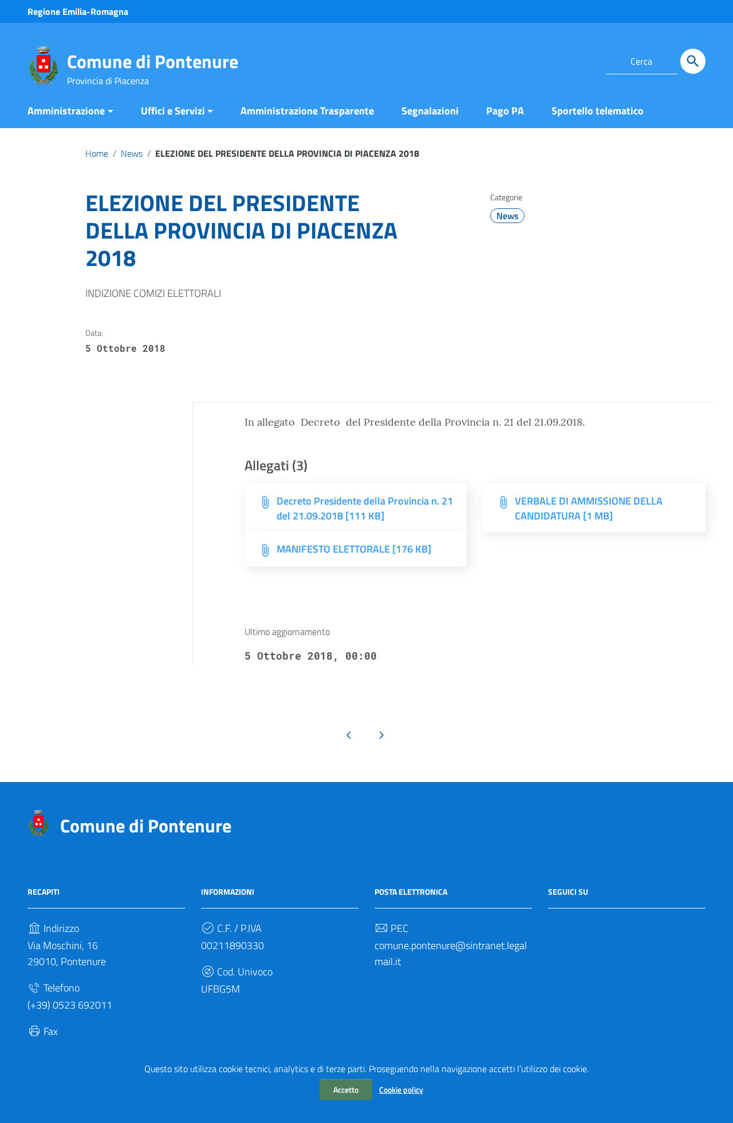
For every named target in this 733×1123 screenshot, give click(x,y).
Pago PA (505, 110)
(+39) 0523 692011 (69, 1005)
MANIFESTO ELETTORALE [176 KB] (354, 549)
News (132, 153)
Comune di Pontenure (152, 61)
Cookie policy (401, 1090)
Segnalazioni (430, 110)
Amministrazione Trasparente (307, 110)
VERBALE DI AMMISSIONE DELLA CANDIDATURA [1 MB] (589, 508)
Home (96, 153)
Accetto (345, 1090)
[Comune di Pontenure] (43, 65)
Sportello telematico (597, 110)
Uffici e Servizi (173, 110)
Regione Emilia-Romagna (77, 11)
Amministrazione (66, 110)
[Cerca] (693, 61)
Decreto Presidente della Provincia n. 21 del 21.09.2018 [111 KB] (365, 508)
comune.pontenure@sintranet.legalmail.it (451, 953)
